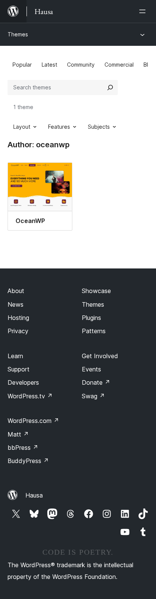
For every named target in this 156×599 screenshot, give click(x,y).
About (16, 291)
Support (19, 369)
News (15, 304)
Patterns (94, 331)
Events (91, 369)
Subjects (99, 126)
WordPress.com (33, 420)
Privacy (18, 331)
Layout (21, 126)
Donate (96, 382)
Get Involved (100, 356)
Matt (18, 434)
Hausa (34, 495)
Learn (15, 356)
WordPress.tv (30, 396)
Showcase (96, 291)
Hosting (18, 317)
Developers (23, 382)
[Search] (110, 87)
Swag (93, 396)
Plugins (91, 317)
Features (59, 126)
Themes (18, 34)
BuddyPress (28, 461)
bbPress (23, 447)
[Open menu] (144, 11)
